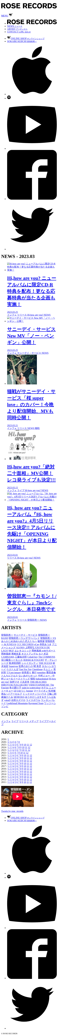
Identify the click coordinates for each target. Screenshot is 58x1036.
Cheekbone (37, 669)
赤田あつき (45, 644)
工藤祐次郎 (21, 657)
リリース (24, 721)
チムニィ (48, 669)
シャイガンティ (29, 663)
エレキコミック (22, 650)
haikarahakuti (42, 678)
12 (31, 744)
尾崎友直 (16, 653)
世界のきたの (26, 666)
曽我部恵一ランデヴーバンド (24, 638)
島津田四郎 (15, 663)
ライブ (14, 721)
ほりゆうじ (20, 691)
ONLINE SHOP (27, 38)
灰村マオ (14, 682)
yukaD (7, 700)
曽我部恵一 (7, 635)
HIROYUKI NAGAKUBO (14, 685)
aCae (36, 644)
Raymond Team (35, 703)
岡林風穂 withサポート (43, 650)
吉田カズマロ (18, 700)
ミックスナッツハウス (34, 694)
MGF (11, 650)
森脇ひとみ (7, 697)
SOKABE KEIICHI (22, 41)
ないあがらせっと (27, 675)
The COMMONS (46, 657)
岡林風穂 (6, 653)
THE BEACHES (38, 682)
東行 (34, 672)
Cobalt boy (32, 657)
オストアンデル (29, 653)
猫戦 (32, 678)
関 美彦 (37, 666)
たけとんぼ (12, 669)
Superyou (13, 666)
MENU (4, 15)
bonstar (29, 691)
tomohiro (41, 672)
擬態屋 (41, 641)
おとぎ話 (43, 653)
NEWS (14, 26)
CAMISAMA (7, 657)
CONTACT (19, 31)
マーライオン (41, 691)
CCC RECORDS (25, 644)
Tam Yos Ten (25, 669)
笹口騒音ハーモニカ (12, 660)
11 (28, 744)
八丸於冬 (24, 682)
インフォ (6, 721)
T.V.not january (14, 672)
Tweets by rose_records (12, 811)
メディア (34, 721)
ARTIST (17, 29)
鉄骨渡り (26, 672)
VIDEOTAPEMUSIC (39, 685)
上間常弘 (30, 647)
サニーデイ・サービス (25, 635)
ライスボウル (33, 700)
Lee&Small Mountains (17, 703)
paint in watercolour (31, 687)
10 (25, 744)
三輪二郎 (52, 694)
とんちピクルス (9, 675)
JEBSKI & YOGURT (33, 660)
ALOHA (20, 647)
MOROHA (19, 697)
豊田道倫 (51, 672)
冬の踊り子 (15, 687)
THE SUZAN (45, 663)
